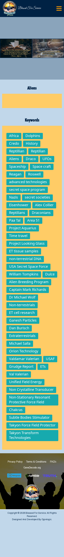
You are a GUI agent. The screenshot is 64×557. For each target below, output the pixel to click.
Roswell (34, 174)
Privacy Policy (15, 461)
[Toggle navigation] (59, 8)
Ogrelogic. (47, 519)
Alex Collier (44, 204)
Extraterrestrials (22, 335)
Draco (31, 158)
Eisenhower (18, 204)
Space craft (42, 166)
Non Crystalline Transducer (31, 389)
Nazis (13, 197)
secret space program (27, 189)
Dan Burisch (19, 328)
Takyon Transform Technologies (24, 435)
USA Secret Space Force (28, 266)
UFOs (47, 158)
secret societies (37, 197)
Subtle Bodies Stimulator (29, 417)
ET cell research (22, 312)
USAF (50, 358)
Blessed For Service (21, 8)
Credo (14, 143)
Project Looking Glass (27, 243)
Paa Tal (14, 220)
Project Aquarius (22, 228)
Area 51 (33, 220)
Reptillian (16, 151)
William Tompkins (23, 274)
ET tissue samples (23, 251)
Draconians (41, 212)
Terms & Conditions (36, 461)
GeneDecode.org (32, 467)
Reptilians (17, 212)
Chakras (16, 409)
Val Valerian (18, 374)
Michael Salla (19, 343)
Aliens (14, 158)
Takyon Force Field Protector (32, 425)
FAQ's (53, 461)
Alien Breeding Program (29, 281)
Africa (14, 135)
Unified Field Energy (25, 381)
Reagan (15, 174)
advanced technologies (28, 181)
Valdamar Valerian (24, 358)
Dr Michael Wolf (22, 297)
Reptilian (38, 151)
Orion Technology (23, 351)
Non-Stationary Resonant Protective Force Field (29, 399)
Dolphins (32, 135)
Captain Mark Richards (27, 289)
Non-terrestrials (22, 304)
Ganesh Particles (23, 320)
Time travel (18, 235)
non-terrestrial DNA (25, 258)
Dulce (50, 274)
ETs (43, 366)
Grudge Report (21, 366)
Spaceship (17, 166)
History (32, 143)
